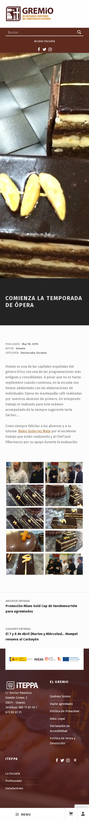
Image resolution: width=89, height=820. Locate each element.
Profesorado (13, 781)
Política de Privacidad (64, 711)
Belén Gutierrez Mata (34, 431)
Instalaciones (14, 788)
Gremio (20, 348)
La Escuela (12, 773)
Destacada (28, 352)
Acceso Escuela (44, 41)
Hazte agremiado (61, 704)
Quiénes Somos (60, 696)
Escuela (41, 352)
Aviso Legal (57, 719)
